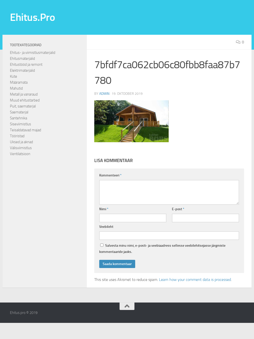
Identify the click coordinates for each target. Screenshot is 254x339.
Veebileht (106, 227)
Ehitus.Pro (32, 17)
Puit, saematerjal (23, 106)
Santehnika (18, 118)
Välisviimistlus (21, 148)
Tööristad (17, 136)
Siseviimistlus (20, 124)
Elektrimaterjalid (22, 70)
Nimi (103, 209)
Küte (13, 76)
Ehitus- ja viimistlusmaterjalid (32, 52)
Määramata (19, 82)
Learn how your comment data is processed (195, 279)
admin (104, 94)
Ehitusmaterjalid (22, 58)
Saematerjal (19, 112)
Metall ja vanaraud (24, 94)
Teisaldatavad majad (25, 130)
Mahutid (16, 88)
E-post (178, 209)
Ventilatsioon (20, 154)
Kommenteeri (110, 175)
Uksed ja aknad (21, 142)
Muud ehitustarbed (25, 100)
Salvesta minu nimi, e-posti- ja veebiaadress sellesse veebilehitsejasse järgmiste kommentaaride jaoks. (162, 248)
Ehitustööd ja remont (26, 64)
